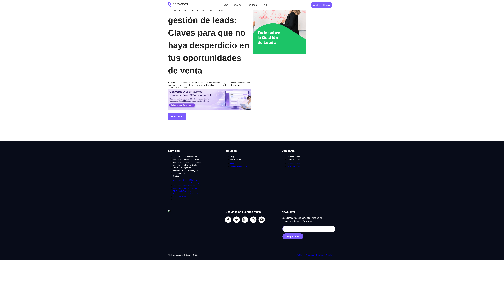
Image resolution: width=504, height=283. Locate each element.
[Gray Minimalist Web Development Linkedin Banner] (209, 109)
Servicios (237, 5)
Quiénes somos (293, 157)
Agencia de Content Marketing (185, 157)
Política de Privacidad (305, 255)
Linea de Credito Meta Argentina (186, 170)
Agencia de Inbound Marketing (186, 159)
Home (225, 5)
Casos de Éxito (293, 159)
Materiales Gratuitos (238, 159)
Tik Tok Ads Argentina (182, 168)
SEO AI (176, 176)
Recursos (252, 5)
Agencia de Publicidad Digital (185, 165)
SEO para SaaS (179, 173)
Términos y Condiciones (326, 255)
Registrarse (292, 236)
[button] (237, 5)
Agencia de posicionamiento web (187, 162)
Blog (264, 5)
